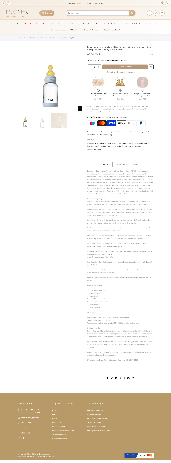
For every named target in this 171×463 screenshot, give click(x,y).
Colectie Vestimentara (112, 24)
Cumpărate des (144, 143)
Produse (110, 146)
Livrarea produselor (94, 414)
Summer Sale (15, 24)
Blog (54, 414)
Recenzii (136, 164)
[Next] (79, 79)
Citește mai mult (104, 112)
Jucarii (148, 24)
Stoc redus (117, 146)
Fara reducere (92, 146)
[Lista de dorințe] (155, 13)
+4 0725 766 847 (27, 423)
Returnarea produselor (95, 410)
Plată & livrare (121, 164)
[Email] (9, 3)
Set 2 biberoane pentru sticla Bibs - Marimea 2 (120, 95)
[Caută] (132, 13)
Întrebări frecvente (59, 435)
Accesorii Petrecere (91, 30)
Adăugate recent (101, 143)
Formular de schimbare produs (63, 430)
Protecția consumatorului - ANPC (99, 430)
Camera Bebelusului (133, 24)
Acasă (19, 38)
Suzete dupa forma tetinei (131, 146)
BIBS (137, 143)
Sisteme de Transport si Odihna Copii (64, 30)
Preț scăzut (102, 146)
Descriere (105, 164)
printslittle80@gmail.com (30, 418)
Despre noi (56, 410)
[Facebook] (162, 3)
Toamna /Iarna (41, 24)
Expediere (101, 61)
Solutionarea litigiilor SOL (96, 426)
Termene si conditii (94, 422)
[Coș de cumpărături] (162, 13)
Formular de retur (58, 426)
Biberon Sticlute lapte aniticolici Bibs (121, 143)
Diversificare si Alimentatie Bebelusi (85, 24)
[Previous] (21, 79)
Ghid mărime (56, 422)
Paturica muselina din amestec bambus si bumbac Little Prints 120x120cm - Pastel (98, 97)
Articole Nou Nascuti (112, 30)
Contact (55, 418)
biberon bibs (98, 150)
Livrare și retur (92, 132)
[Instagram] (167, 3)
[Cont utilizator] (149, 13)
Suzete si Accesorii (59, 24)
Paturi (158, 24)
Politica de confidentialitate (97, 418)
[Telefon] (4, 3)
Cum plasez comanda (59, 439)
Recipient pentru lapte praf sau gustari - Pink (142, 95)
